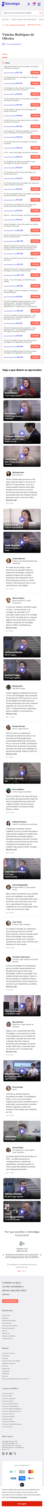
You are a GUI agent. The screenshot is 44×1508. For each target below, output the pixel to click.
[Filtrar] (3, 63)
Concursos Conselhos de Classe (11, 1411)
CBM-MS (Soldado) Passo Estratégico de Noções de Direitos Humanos (21, 67)
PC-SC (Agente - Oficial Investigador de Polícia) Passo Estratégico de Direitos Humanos (20, 132)
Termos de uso (6, 1323)
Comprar (35, 73)
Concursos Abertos (7, 1393)
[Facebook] (6, 1453)
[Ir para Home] (11, 4)
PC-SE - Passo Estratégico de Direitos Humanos (21, 152)
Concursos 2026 (7, 1396)
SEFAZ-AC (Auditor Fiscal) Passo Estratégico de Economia (20, 259)
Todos (4, 54)
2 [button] (21, 1271)
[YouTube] (10, 1453)
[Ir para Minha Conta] (28, 4)
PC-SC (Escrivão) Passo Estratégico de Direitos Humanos (20, 142)
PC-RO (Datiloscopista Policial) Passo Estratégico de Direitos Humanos (21, 99)
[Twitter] (15, 1453)
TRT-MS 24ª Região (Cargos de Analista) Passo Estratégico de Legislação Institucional (20, 341)
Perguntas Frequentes (8, 1363)
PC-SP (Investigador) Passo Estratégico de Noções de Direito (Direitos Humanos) (22, 195)
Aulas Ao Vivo (35, 25)
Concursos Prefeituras (8, 1421)
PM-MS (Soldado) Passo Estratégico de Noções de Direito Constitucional (22, 236)
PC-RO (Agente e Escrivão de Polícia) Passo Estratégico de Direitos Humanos (19, 89)
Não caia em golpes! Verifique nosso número (15, 1379)
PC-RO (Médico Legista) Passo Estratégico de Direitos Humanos (20, 110)
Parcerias (5, 1376)
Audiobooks (5, 1373)
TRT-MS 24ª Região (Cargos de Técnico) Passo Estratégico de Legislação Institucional (20, 352)
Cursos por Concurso (8, 1353)
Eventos (4, 1331)
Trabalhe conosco (7, 1338)
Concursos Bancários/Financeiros (12, 1424)
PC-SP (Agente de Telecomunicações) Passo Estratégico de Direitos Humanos (19, 162)
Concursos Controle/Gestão (10, 1406)
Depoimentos (6, 1368)
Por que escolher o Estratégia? (11, 1361)
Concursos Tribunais (8, 1414)
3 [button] (23, 1271)
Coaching (5, 1358)
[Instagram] (3, 1453)
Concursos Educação (8, 1416)
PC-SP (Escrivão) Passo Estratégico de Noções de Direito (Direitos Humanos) (21, 184)
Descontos (5, 1366)
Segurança (5, 1318)
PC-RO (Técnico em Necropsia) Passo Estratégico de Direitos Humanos (21, 121)
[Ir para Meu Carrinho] (33, 4)
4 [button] (25, 1271)
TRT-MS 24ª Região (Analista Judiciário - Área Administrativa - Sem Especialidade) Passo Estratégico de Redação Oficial (20, 329)
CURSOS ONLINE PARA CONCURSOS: (24, 19)
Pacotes (5, 19)
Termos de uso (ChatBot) (9, 1326)
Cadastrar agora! (10, 1301)
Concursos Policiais (8, 1401)
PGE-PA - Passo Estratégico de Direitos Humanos (21, 215)
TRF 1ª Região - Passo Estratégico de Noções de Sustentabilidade (21, 291)
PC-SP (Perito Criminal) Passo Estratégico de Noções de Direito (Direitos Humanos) (20, 205)
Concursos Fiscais (7, 1427)
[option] (22, 1249)
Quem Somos (6, 1315)
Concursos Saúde (7, 1419)
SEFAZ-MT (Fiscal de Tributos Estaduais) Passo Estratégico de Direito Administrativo (20, 270)
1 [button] (18, 1271)
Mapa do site (6, 1333)
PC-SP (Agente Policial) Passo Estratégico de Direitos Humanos (20, 173)
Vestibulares (6, 1356)
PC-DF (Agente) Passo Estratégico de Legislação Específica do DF (21, 78)
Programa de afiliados (8, 1336)
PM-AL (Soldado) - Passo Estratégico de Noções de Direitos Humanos (21, 225)
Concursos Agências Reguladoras (12, 1409)
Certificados (5, 1371)
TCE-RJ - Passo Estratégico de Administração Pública (20, 281)
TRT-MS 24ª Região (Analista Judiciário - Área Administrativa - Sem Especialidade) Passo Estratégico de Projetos (20, 317)
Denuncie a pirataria (8, 1328)
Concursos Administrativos (10, 1404)
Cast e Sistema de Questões (15, 25)
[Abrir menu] (39, 4)
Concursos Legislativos (9, 1398)
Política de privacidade (8, 1320)
